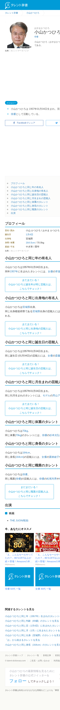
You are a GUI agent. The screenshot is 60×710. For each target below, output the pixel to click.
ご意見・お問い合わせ (40, 661)
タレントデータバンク (19, 51)
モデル (46, 395)
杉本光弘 (55, 435)
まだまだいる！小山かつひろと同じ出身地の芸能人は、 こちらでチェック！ (30, 328)
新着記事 (47, 655)
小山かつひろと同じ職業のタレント (29, 209)
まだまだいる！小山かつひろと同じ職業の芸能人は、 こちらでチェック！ (29, 491)
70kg (25, 430)
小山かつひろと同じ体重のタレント (29, 202)
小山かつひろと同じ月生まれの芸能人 (30, 198)
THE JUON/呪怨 (19, 520)
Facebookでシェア (26, 123)
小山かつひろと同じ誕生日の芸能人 (29, 194)
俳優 (36, 37)
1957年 (14, 271)
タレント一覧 (33, 655)
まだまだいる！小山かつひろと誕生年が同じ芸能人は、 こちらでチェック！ (30, 284)
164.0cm (30, 242)
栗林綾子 (54, 456)
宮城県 (26, 307)
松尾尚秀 (52, 478)
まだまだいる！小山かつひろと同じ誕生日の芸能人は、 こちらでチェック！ (30, 368)
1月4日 (29, 234)
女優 (50, 271)
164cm (26, 452)
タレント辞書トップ (14, 655)
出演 (13, 213)
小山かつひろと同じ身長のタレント (29, 205)
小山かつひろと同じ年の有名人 (27, 187)
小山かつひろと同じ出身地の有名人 (29, 190)
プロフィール (18, 183)
